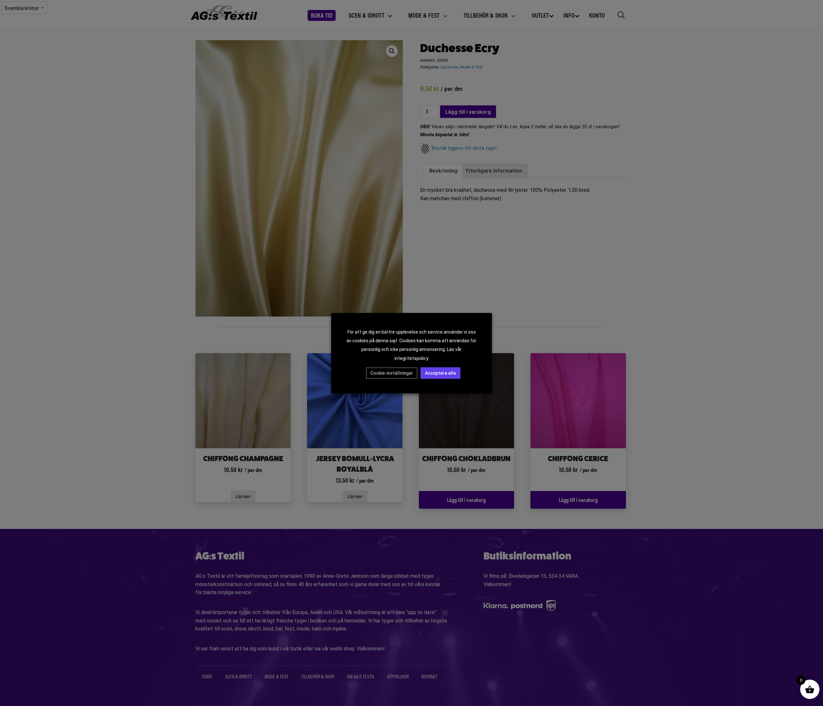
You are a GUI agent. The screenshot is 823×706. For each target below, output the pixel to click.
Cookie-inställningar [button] (391, 373)
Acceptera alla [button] (440, 373)
